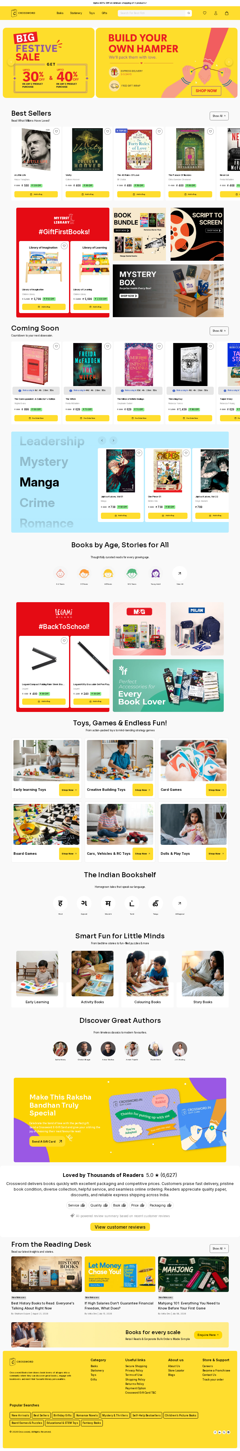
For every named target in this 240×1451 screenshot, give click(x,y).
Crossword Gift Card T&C (140, 1392)
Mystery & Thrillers (115, 1415)
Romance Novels (87, 1415)
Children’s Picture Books (180, 1415)
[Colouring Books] (147, 973)
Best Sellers (41, 1415)
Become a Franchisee (216, 1370)
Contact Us (209, 1374)
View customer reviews (120, 1227)
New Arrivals (20, 1415)
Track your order (213, 1379)
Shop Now (67, 790)
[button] (205, 13)
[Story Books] (203, 973)
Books (60, 13)
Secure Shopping (136, 1366)
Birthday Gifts (62, 1415)
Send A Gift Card (44, 1141)
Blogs (171, 1374)
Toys (92, 13)
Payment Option (135, 1388)
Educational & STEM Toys (62, 1422)
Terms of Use (133, 1374)
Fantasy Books (91, 1422)
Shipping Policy (135, 1379)
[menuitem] (60, 13)
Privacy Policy (134, 1370)
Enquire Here (207, 1335)
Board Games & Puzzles (27, 1422)
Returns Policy (134, 1384)
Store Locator (176, 1370)
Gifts (104, 13)
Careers (207, 1366)
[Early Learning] (37, 973)
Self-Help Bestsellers (146, 1415)
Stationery (76, 13)
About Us (174, 1366)
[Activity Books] (92, 973)
